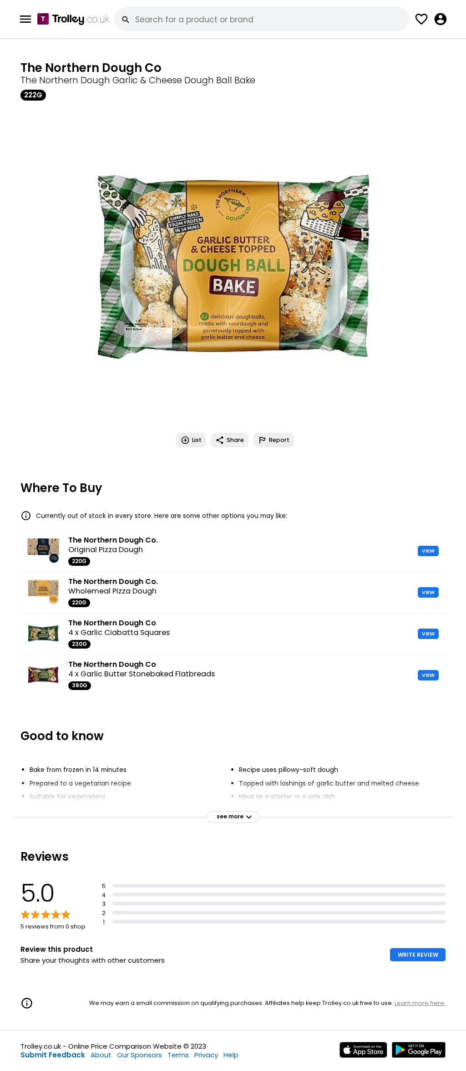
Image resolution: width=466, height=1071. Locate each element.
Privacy (206, 1055)
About (101, 1055)
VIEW (428, 550)
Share (235, 440)
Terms (178, 1055)
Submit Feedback (52, 1055)
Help (230, 1055)
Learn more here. (420, 1003)
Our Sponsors (139, 1055)
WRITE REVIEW (418, 955)
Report (279, 440)
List (197, 440)
